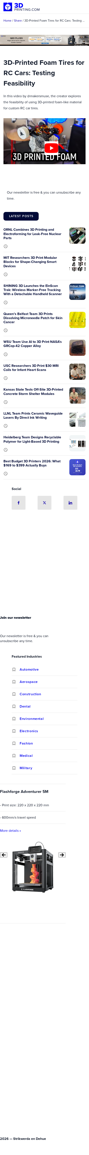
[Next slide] (62, 855)
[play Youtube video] (51, 148)
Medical (26, 755)
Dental (25, 706)
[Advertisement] (44, 563)
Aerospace (29, 681)
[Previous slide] (3, 855)
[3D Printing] (21, 7)
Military (26, 767)
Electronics (29, 731)
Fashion (26, 743)
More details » (10, 830)
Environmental (32, 718)
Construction (30, 694)
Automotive (29, 669)
